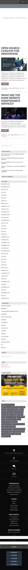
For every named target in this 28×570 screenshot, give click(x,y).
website (12, 433)
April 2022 (4, 264)
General (3, 325)
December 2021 (5, 273)
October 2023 (5, 217)
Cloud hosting (10, 411)
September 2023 (5, 220)
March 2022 (4, 267)
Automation (22, 407)
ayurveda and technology (12, 409)
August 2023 (4, 223)
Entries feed (4, 364)
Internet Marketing (6, 421)
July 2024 (3, 192)
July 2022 (3, 256)
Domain (3, 416)
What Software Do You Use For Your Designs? (12, 163)
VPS (2, 344)
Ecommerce (4, 322)
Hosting (19, 419)
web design (21, 431)
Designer (12, 414)
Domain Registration (14, 519)
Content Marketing (19, 411)
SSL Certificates (14, 517)
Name (14, 534)
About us (14, 501)
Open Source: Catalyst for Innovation (10, 51)
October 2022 (5, 248)
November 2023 (5, 214)
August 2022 (4, 253)
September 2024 (5, 186)
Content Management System (9, 311)
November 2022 (5, 245)
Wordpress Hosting (6, 436)
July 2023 (3, 225)
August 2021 (4, 276)
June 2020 (4, 284)
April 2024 (4, 200)
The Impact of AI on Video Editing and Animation (12, 171)
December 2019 (5, 287)
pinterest (14, 561)
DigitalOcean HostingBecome (14, 492)
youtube (14, 558)
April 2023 (4, 234)
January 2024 (5, 209)
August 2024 (4, 189)
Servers (3, 333)
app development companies (8, 407)
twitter (14, 555)
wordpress (18, 433)
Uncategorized (5, 342)
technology (15, 431)
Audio (17, 407)
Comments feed (5, 366)
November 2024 (5, 184)
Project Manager (14, 510)
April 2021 (4, 278)
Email (14, 540)
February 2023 (5, 237)
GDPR (3, 419)
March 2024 (4, 203)
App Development (6, 305)
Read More (5, 83)
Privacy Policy (14, 507)
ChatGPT (4, 411)
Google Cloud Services (11, 419)
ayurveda (4, 409)
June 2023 (4, 228)
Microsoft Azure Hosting (14, 488)
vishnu (22, 88)
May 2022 (3, 262)
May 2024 (3, 198)
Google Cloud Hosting (14, 485)
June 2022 (4, 259)
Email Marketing (20, 416)
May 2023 (3, 231)
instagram (14, 564)
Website (3, 347)
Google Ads (4, 328)
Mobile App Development (18, 424)
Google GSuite (14, 521)
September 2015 (5, 292)
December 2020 (5, 281)
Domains (3, 319)
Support (3, 339)
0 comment (4, 89)
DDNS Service (13, 523)
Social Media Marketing (7, 428)
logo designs (14, 421)
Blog (14, 503)
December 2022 (5, 242)
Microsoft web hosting (7, 424)
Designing (4, 314)
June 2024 (4, 195)
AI (2, 404)
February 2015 (5, 298)
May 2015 (3, 295)
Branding (4, 308)
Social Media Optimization (19, 428)
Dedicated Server (14, 494)
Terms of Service (14, 505)
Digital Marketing (6, 317)
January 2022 (5, 270)
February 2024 (5, 206)
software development (7, 431)
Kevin (20, 135)
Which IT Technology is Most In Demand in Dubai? (13, 167)
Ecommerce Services (11, 416)
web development (6, 433)
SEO (3, 426)
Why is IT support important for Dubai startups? (12, 159)
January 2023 (5, 239)
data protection (5, 414)
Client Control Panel (14, 525)
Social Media (4, 336)
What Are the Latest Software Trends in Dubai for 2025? (12, 155)
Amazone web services (9, 404)
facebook (14, 552)
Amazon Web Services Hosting (14, 490)
